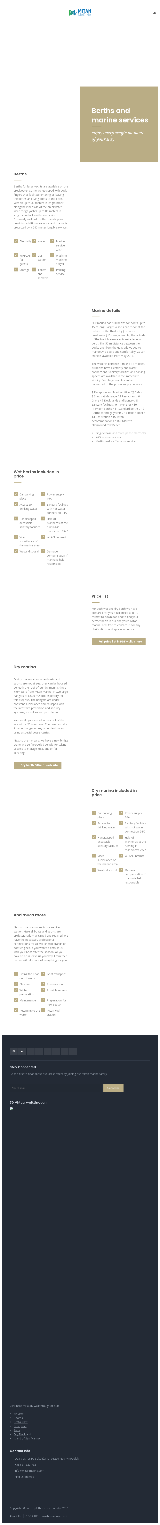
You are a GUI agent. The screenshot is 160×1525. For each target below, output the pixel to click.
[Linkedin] (48, 1051)
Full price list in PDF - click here (120, 641)
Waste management (55, 1516)
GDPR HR (32, 1516)
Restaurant (21, 1422)
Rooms (18, 1418)
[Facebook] (31, 1051)
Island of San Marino (27, 1438)
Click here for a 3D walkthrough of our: (34, 1406)
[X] (22, 1051)
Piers (17, 1430)
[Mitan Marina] (80, 12)
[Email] (14, 1051)
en (154, 13)
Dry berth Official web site (39, 765)
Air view (18, 1414)
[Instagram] (65, 1051)
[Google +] (39, 1051)
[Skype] (56, 1051)
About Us (15, 1516)
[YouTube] (73, 1051)
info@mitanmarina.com (29, 1470)
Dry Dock (20, 1434)
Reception (20, 1426)
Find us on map (24, 1477)
